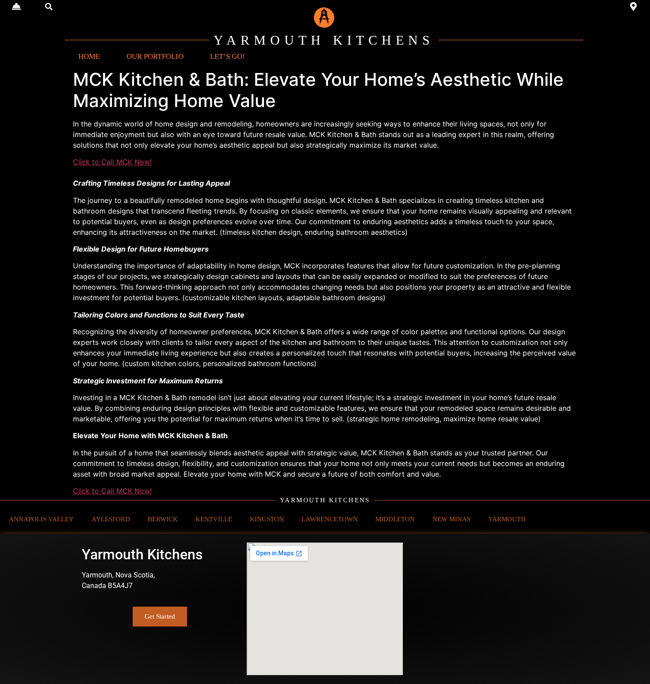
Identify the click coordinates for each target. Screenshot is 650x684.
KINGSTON (267, 519)
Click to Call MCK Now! (112, 161)
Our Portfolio (155, 56)
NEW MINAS (451, 519)
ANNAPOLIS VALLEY (41, 519)
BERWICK (163, 519)
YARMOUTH (507, 519)
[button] (49, 6)
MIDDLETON (395, 519)
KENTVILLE (213, 519)
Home (89, 56)
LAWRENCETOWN (330, 519)
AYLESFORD (111, 519)
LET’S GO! (227, 56)
